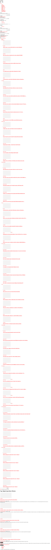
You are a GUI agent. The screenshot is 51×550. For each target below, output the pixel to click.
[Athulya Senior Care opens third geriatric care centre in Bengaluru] (7, 45)
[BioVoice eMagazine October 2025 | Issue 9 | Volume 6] (7, 460)
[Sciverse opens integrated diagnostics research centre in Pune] (7, 330)
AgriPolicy (4, 290)
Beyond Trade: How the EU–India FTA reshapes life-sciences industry (13, 136)
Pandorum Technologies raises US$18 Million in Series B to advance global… (14, 364)
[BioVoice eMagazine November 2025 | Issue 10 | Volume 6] (7, 452)
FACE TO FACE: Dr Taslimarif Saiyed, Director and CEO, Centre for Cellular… (14, 389)
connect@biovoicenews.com (6, 544)
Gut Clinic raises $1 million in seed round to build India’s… (11, 348)
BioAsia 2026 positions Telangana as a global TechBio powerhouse (12, 315)
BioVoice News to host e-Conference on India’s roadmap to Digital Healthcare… (14, 242)
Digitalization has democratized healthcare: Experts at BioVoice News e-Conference (15, 234)
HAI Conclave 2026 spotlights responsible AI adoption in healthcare (12, 226)
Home (2, 4)
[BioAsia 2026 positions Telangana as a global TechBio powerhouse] (7, 313)
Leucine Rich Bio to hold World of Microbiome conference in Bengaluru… (13, 79)
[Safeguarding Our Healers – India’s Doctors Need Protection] (7, 142)
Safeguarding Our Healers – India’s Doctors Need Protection (11, 144)
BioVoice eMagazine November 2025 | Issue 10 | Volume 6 (11, 454)
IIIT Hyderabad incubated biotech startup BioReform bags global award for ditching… (15, 340)
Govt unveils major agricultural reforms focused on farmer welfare (9, 520)
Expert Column (3, 8)
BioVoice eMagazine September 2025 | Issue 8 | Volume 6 (11, 470)
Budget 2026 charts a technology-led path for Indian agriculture (12, 323)
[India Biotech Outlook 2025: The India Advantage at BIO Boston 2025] (7, 183)
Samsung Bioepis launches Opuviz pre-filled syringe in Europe (12, 63)
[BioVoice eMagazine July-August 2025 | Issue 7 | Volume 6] (7, 476)
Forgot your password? (2, 16)
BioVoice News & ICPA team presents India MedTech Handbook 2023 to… (13, 201)
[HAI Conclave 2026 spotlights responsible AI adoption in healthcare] (7, 224)
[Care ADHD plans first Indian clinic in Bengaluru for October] (7, 69)
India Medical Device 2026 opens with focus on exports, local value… (13, 169)
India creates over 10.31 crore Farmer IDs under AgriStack (11, 291)
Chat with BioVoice (4, 406)
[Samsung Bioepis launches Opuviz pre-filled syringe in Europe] (7, 61)
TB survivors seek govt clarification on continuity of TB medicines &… (13, 307)
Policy (3, 135)
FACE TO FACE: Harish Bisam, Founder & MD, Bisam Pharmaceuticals (13, 397)
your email (8, 18)
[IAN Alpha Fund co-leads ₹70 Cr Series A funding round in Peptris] (7, 354)
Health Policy (4, 86)
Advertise (3, 547)
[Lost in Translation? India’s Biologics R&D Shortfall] (7, 150)
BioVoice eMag (3, 11)
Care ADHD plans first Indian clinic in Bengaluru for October (12, 71)
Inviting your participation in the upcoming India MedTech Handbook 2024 (14, 193)
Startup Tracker (3, 9)
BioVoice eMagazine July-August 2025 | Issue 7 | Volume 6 (11, 478)
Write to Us (3, 26)
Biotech (4, 118)
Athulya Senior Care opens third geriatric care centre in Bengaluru (12, 47)
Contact (2, 548)
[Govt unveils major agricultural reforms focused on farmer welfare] (6, 518)
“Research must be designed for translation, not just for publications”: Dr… (14, 373)
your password (8, 15)
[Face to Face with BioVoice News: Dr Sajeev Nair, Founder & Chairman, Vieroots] (7, 379)
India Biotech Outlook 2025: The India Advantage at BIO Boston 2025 (13, 185)
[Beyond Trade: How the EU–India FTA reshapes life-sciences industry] (7, 134)
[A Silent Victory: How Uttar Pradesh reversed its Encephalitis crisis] (7, 126)
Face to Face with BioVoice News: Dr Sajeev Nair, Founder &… (12, 381)
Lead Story (3, 80)
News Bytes (3, 5)
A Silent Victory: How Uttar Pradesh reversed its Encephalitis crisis (12, 128)
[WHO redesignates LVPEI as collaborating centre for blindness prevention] (7, 297)
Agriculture (1, 508)
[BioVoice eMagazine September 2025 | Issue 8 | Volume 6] (7, 468)
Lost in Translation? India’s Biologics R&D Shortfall (10, 152)
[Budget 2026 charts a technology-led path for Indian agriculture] (7, 321)
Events (2, 7)
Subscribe (3, 21)
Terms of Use (3, 546)
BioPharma (4, 110)
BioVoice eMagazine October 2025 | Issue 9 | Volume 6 (10, 462)
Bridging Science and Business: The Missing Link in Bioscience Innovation (13, 160)
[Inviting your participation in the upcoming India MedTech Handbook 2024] (7, 191)
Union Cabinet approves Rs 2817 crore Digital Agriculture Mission (9, 529)
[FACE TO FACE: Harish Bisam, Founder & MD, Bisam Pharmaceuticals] (7, 395)
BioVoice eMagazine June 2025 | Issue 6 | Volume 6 (10, 486)
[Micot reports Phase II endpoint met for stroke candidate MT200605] (7, 53)
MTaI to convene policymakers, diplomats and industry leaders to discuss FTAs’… (14, 218)
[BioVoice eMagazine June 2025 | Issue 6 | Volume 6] (7, 484)
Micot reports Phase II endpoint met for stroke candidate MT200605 (12, 55)
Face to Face (3, 10)
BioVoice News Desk (2, 511)
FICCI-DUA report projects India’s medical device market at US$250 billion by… (14, 177)
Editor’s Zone (3, 6)
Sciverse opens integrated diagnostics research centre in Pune (11, 332)
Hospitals (4, 298)
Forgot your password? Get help (3, 31)
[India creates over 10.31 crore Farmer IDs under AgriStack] (7, 289)
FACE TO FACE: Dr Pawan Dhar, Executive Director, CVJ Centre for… (13, 405)
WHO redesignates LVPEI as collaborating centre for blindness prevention (13, 299)
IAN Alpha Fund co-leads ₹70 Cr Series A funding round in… (12, 356)
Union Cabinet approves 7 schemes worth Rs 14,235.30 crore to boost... (10, 539)
